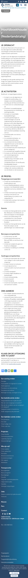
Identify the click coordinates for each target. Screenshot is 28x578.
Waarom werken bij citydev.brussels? (11, 494)
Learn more (16, 570)
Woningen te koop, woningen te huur (11, 392)
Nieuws (3, 502)
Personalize (14, 575)
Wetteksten (4, 462)
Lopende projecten (6, 438)
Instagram (23, 1)
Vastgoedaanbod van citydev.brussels (11, 400)
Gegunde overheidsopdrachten (9, 479)
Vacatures (6, 11)
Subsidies (3, 484)
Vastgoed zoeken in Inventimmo (10, 409)
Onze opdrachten (6, 451)
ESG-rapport (4, 460)
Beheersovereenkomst (7, 455)
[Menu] (25, 5)
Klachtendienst (5, 556)
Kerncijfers (4, 453)
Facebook (18, 1)
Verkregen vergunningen (7, 486)
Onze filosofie (5, 434)
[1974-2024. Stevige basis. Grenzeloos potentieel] (7, 5)
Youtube (26, 1)
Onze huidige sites (6, 424)
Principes (3, 381)
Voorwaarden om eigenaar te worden (11, 383)
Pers (2, 506)
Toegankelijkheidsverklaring (8, 559)
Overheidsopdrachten (7, 436)
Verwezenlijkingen (6, 441)
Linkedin (21, 1)
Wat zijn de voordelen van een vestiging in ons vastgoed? (12, 406)
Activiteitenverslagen (6, 458)
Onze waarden (5, 449)
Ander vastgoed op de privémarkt (10, 411)
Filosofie (3, 477)
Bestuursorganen (5, 472)
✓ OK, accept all (14, 573)
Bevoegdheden (5, 470)
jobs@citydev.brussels (15, 364)
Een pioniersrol (5, 419)
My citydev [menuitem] (17, 5)
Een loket (3, 421)
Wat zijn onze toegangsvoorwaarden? (11, 403)
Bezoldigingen (5, 475)
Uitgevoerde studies (6, 481)
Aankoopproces (5, 386)
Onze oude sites (5, 426)
